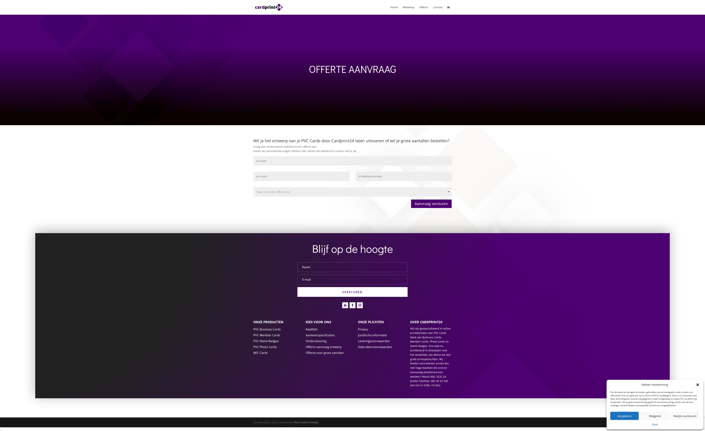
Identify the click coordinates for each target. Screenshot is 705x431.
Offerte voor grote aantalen (325, 353)
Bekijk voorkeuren (685, 416)
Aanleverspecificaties (320, 335)
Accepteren (625, 416)
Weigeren (655, 416)
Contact (438, 7)
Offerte (423, 7)
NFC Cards (260, 353)
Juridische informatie (372, 335)
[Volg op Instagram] (360, 305)
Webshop (408, 7)
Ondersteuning (316, 341)
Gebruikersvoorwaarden (375, 347)
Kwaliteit (311, 329)
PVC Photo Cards (265, 347)
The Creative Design (306, 422)
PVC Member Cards (266, 335)
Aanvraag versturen (431, 203)
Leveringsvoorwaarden (374, 341)
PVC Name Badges (266, 341)
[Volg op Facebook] (352, 305)
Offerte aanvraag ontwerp (324, 347)
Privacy (363, 329)
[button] (697, 385)
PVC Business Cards (267, 329)
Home (655, 424)
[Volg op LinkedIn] (345, 305)
